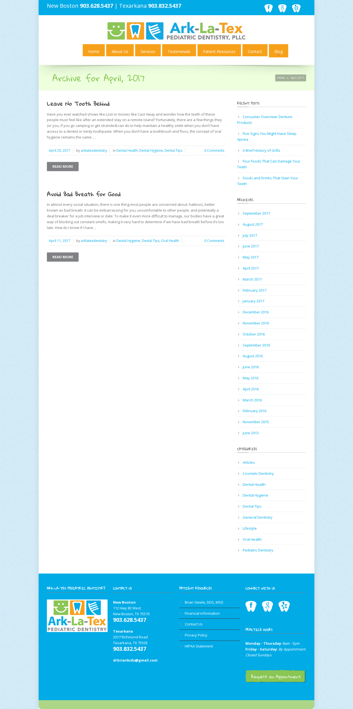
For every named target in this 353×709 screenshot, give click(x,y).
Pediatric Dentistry (258, 550)
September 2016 (256, 345)
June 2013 (251, 432)
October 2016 (254, 334)
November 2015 (256, 421)
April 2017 (251, 268)
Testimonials (179, 51)
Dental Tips (173, 150)
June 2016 (251, 366)
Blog (278, 51)
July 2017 (250, 235)
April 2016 (251, 389)
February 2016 (254, 410)
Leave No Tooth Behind (78, 103)
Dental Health (127, 150)
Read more (62, 166)
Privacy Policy (196, 635)
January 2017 (253, 300)
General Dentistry (257, 517)
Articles (249, 462)
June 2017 (251, 246)
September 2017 (256, 213)
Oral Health (170, 240)
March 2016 (252, 400)
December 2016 (256, 312)
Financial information (202, 613)
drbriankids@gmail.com (135, 660)
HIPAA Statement (199, 646)
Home (93, 51)
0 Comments (214, 150)
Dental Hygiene (151, 150)
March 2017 (252, 279)
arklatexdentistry (94, 150)
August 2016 (253, 355)
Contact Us (194, 624)
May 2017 (250, 257)
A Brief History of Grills (261, 150)
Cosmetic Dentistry (258, 473)
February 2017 (254, 290)
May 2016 (250, 377)
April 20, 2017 (59, 150)
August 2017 (253, 224)
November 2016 (256, 323)
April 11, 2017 (59, 240)
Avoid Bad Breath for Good (84, 194)
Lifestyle (250, 528)
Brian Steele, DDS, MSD (204, 602)
